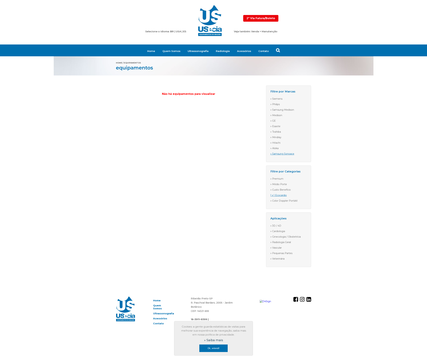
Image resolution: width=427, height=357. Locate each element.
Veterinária (278, 258)
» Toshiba (275, 131)
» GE (273, 120)
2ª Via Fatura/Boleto (261, 18)
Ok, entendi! (214, 348)
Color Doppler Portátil (284, 200)
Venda (255, 31)
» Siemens (276, 98)
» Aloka (274, 148)
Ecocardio (281, 195)
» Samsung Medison (282, 109)
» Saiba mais (213, 340)
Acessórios (244, 51)
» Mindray (275, 137)
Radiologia (223, 51)
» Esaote (275, 126)
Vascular (277, 247)
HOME (119, 63)
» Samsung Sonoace (282, 153)
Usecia (210, 21)
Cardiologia (278, 231)
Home (151, 51)
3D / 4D (276, 225)
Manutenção (269, 31)
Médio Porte (279, 184)
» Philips (275, 104)
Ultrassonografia (198, 51)
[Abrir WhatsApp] (419, 349)
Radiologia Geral (281, 242)
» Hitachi (275, 142)
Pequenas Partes (282, 253)
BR (172, 31)
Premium (277, 178)
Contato (263, 51)
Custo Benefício (281, 189)
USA (178, 31)
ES (184, 31)
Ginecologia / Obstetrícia (286, 236)
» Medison (276, 115)
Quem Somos (171, 51)
